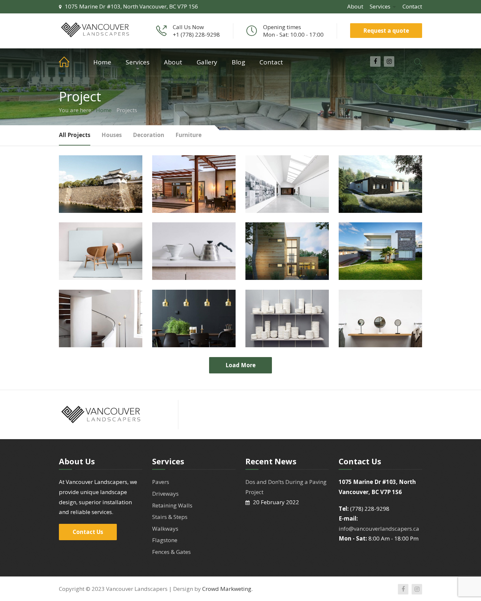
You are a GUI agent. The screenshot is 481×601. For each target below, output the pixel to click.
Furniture (188, 135)
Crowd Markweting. (227, 588)
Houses (111, 135)
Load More (240, 365)
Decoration (148, 135)
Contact (412, 6)
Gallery (207, 62)
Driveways (165, 493)
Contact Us (88, 532)
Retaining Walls (172, 505)
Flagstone (164, 540)
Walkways (165, 528)
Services (380, 6)
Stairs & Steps (169, 517)
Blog (238, 62)
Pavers (160, 482)
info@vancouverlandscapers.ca (379, 528)
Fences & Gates (171, 552)
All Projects (74, 135)
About (355, 6)
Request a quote (386, 30)
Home (69, 62)
